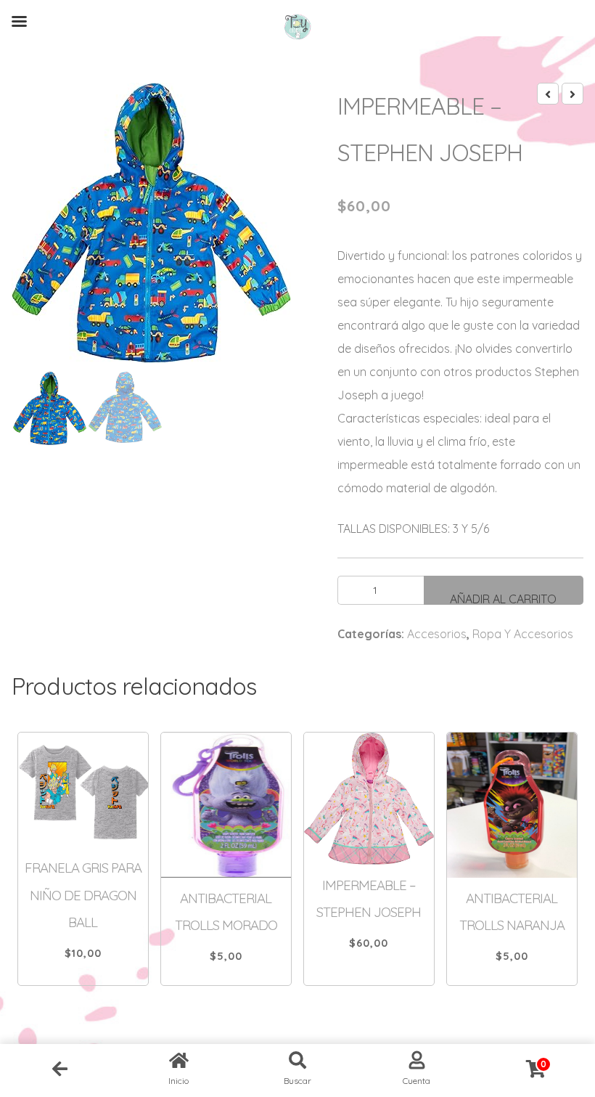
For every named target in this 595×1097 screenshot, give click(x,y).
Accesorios (437, 634)
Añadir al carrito (503, 598)
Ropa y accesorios (522, 634)
